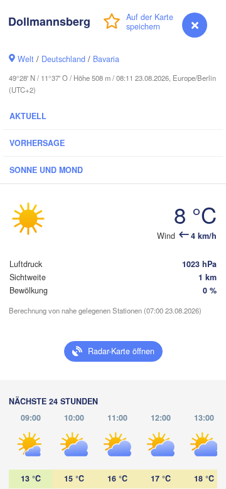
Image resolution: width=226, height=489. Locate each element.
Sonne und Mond (46, 170)
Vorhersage (37, 143)
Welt (26, 59)
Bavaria (106, 59)
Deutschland (63, 59)
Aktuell (27, 116)
